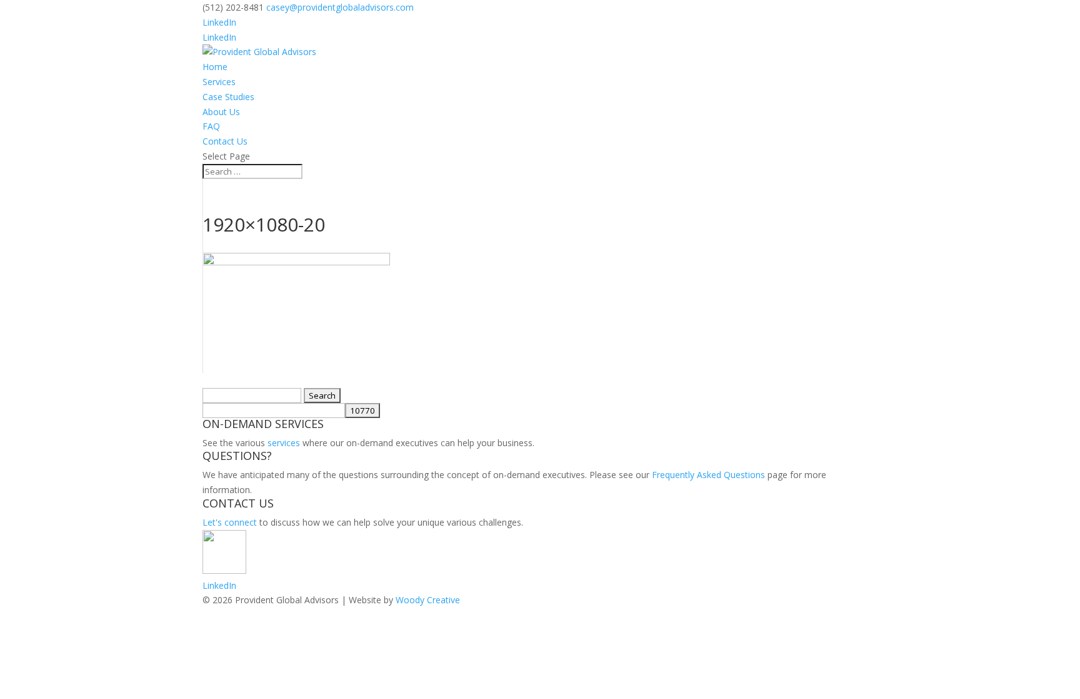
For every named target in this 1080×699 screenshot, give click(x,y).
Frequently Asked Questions (708, 475)
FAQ (211, 126)
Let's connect (229, 522)
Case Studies (228, 97)
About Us (221, 112)
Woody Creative (428, 600)
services (284, 443)
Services (219, 82)
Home (215, 67)
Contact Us (225, 141)
